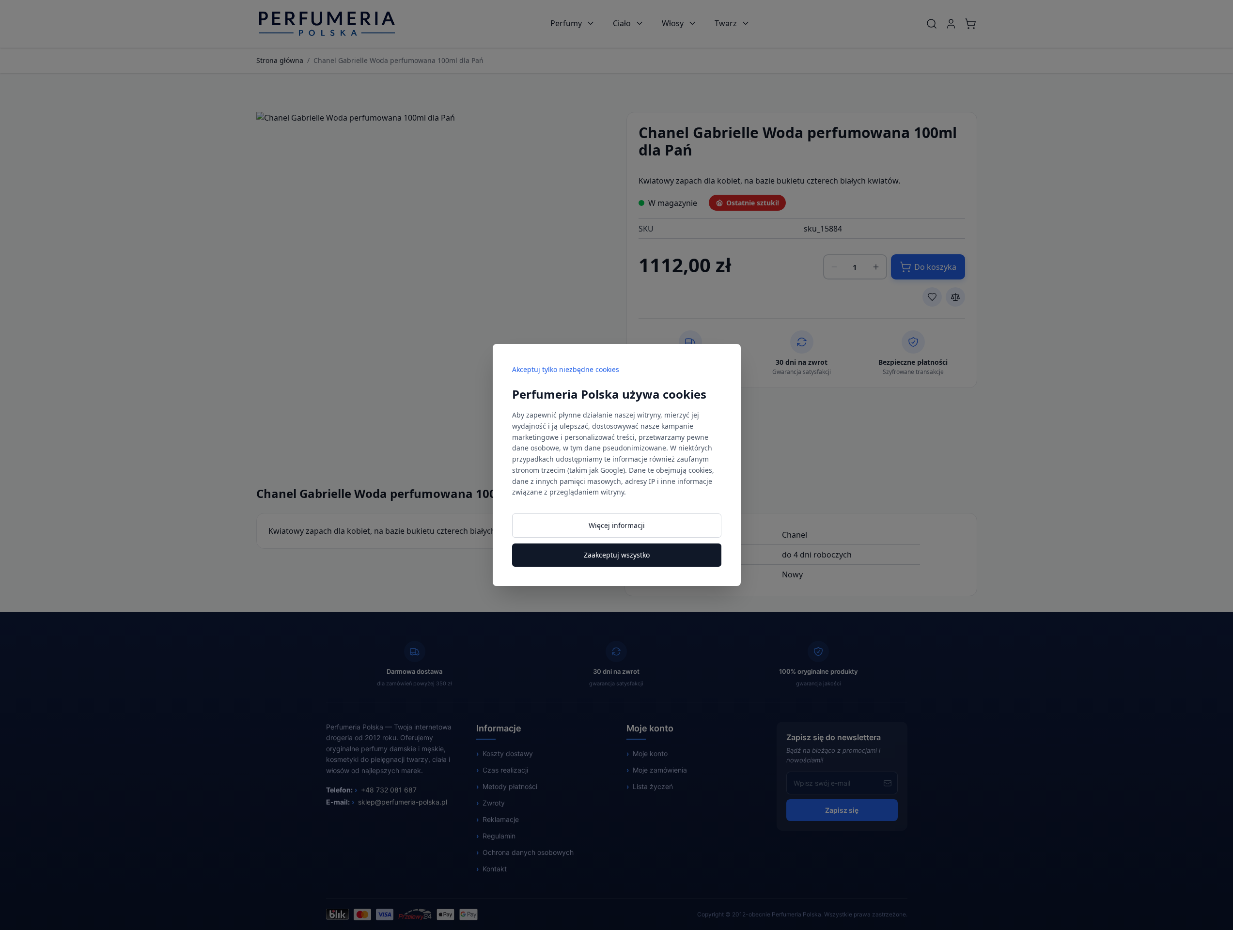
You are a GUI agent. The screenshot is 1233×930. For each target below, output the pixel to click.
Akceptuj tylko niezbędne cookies (565, 369)
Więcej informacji (617, 525)
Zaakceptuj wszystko (617, 554)
